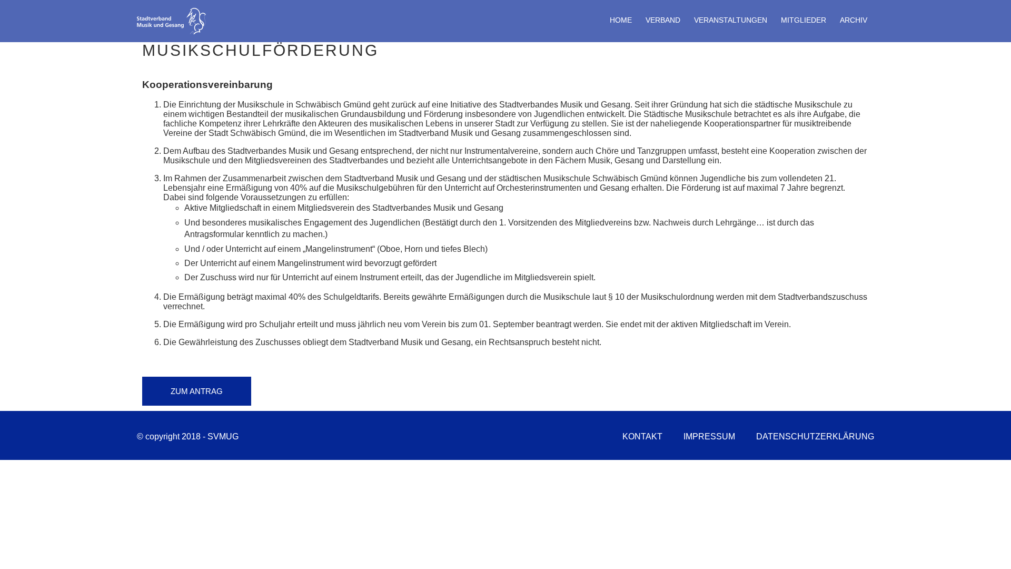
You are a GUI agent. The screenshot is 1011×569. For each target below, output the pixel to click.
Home (621, 20)
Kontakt (642, 436)
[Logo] (172, 31)
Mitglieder (803, 20)
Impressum (709, 436)
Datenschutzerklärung (815, 436)
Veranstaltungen (730, 20)
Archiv (853, 20)
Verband (663, 20)
